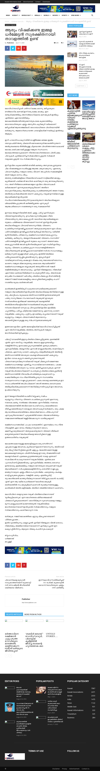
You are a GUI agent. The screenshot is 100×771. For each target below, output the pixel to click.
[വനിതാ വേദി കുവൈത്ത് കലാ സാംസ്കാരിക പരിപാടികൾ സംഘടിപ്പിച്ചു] (41, 703)
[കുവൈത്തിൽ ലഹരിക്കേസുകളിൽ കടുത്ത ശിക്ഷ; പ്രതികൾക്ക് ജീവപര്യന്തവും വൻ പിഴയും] (10, 724)
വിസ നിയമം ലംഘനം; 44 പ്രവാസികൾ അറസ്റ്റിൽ (86, 55)
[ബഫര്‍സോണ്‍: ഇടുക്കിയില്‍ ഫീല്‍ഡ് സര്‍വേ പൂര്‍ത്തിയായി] (41, 719)
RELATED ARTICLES (14, 614)
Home (7, 21)
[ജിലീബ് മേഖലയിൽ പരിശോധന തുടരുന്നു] (73, 136)
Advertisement (28, 2)
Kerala (37, 15)
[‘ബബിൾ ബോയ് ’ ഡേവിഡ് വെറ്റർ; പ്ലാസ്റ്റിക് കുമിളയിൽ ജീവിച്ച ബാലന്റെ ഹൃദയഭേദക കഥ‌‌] (34, 625)
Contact (37, 2)
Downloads (46, 2)
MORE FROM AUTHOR (33, 614)
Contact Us (85, 769)
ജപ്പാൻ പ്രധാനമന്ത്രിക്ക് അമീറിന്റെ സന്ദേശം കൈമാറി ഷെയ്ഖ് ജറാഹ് (23, 692)
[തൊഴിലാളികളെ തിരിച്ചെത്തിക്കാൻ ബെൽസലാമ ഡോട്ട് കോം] (88, 105)
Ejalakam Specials (17, 21)
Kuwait (15, 15)
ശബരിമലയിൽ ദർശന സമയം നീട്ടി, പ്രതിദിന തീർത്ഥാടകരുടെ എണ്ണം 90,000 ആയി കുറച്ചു (91, 153)
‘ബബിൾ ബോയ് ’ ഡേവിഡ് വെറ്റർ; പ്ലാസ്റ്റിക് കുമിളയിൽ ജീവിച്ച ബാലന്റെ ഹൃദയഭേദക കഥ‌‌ (34, 640)
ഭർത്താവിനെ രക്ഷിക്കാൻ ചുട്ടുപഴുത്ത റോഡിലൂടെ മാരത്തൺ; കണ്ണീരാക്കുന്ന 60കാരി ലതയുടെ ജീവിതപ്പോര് (14, 642)
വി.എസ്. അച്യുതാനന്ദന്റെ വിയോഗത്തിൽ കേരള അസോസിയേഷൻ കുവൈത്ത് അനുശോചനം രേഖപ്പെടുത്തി (87, 71)
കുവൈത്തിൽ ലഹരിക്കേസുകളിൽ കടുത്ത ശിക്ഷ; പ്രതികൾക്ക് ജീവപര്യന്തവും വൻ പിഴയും (23, 727)
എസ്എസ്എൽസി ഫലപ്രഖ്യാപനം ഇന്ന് (86, 33)
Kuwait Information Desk (13, 2)
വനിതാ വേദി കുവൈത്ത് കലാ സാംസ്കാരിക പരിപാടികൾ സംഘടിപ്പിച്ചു (54, 705)
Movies (55, 15)
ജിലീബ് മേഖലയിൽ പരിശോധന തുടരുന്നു (73, 145)
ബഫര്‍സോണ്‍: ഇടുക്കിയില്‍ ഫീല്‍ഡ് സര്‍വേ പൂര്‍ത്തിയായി (55, 719)
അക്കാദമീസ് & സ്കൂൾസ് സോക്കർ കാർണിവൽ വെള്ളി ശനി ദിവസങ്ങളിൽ (55, 691)
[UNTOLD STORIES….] (55, 625)
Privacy (64, 769)
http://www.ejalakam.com (29, 602)
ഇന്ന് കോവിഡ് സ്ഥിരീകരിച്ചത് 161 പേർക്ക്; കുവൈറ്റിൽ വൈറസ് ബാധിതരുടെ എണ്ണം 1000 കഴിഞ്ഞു (51, 584)
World (46, 15)
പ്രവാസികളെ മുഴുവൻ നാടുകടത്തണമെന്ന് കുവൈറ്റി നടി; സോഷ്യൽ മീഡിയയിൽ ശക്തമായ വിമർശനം (18, 584)
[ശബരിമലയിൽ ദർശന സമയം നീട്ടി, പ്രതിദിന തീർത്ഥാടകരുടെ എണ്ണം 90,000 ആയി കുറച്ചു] (88, 137)
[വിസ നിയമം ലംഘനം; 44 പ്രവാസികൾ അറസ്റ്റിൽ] (72, 54)
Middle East (26, 15)
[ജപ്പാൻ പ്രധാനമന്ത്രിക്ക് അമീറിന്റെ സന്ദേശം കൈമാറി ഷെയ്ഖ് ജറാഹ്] (10, 690)
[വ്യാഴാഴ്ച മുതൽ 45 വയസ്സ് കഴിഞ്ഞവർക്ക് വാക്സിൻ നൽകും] (72, 44)
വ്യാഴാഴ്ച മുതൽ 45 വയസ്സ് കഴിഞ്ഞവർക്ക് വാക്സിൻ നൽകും (87, 44)
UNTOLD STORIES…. (52, 635)
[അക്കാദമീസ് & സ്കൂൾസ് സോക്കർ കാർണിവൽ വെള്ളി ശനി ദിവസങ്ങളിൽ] (41, 690)
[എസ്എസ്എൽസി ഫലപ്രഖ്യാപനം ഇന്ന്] (72, 34)
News (8, 15)
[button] (92, 15)
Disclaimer (56, 769)
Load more (80, 86)
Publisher (10, 43)
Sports (64, 15)
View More (75, 15)
